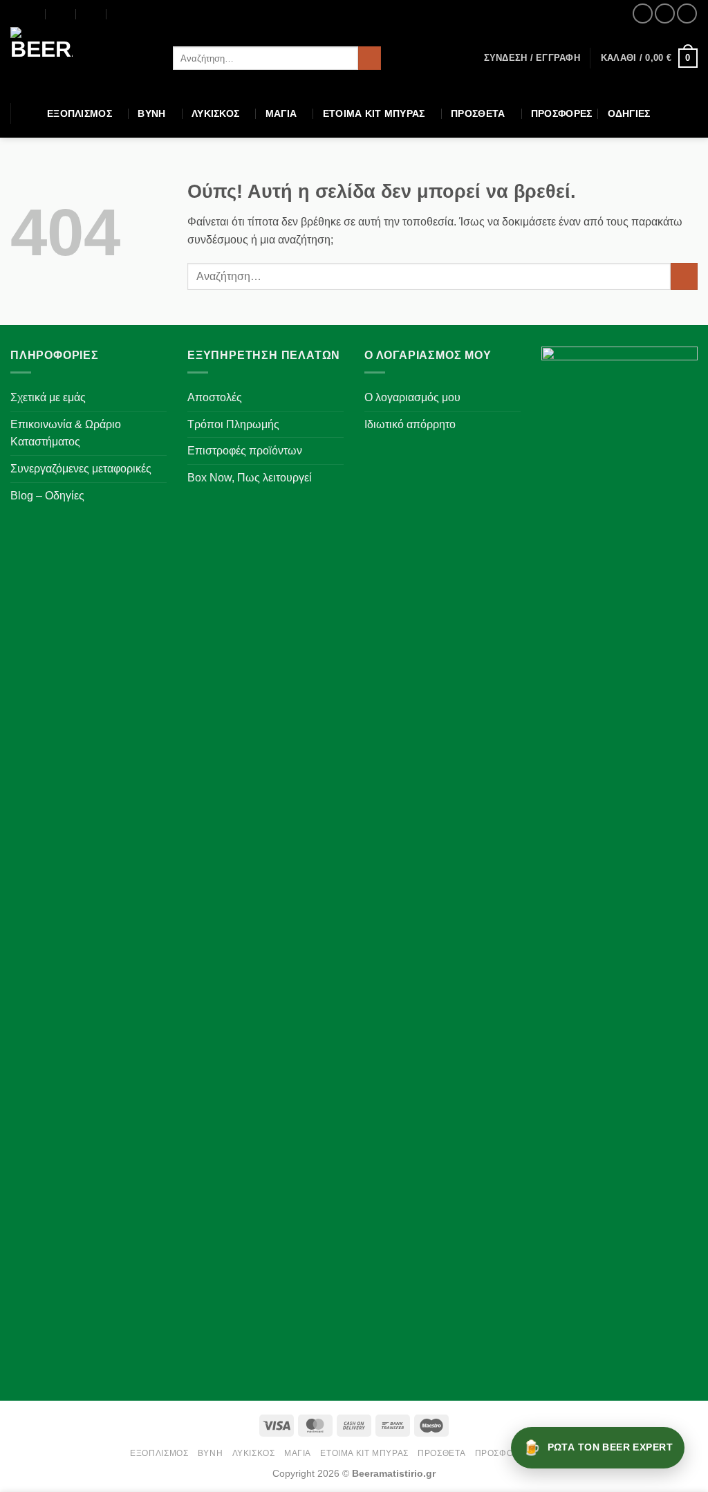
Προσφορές (562, 113)
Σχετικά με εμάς (48, 397)
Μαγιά (281, 113)
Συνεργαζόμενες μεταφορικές (80, 469)
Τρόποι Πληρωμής (233, 424)
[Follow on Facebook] (643, 13)
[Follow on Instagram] (665, 13)
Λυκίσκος (215, 113)
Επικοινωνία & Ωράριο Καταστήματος (65, 433)
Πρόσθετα (478, 113)
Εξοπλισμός (79, 113)
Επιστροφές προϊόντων (244, 451)
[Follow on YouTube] (687, 13)
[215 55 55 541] (122, 14)
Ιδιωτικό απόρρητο (410, 424)
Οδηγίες (629, 113)
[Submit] (369, 58)
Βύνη (151, 113)
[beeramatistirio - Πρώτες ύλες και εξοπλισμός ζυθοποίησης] (81, 58)
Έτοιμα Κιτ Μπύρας (374, 113)
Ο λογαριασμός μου (412, 397)
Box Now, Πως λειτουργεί (249, 477)
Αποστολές (214, 397)
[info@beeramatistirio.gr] (61, 14)
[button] (532, 58)
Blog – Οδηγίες (47, 495)
